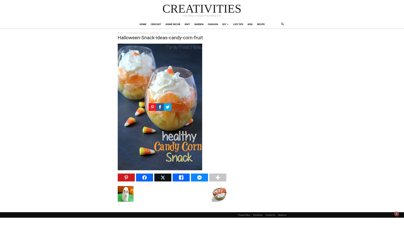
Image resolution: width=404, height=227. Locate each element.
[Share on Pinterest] (126, 177)
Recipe (261, 24)
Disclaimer (258, 215)
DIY (224, 24)
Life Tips (238, 24)
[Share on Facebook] (144, 177)
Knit (187, 24)
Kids (250, 24)
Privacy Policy (244, 215)
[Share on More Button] (217, 177)
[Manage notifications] (396, 213)
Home (143, 24)
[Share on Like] (181, 177)
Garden (198, 24)
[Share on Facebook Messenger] (199, 177)
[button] (282, 24)
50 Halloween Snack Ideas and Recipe (142, 33)
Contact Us (270, 215)
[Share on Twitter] (162, 177)
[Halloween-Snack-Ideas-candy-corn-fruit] (160, 169)
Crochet (156, 24)
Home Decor (172, 24)
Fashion (213, 24)
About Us (282, 215)
